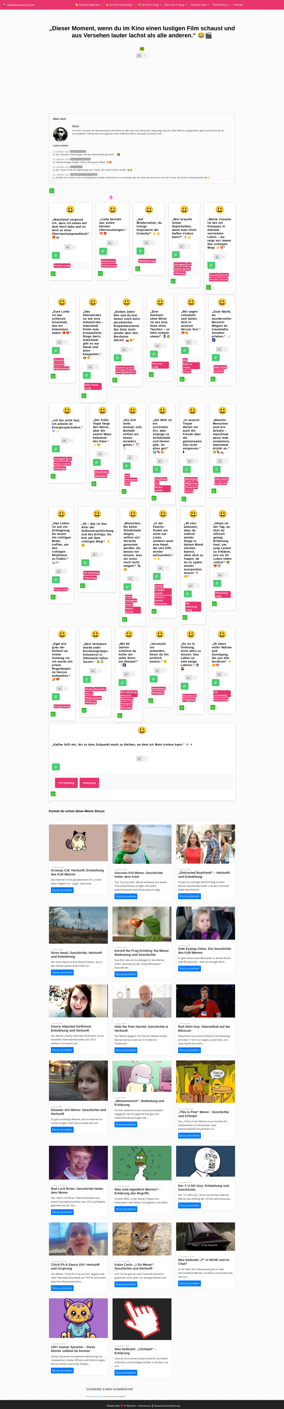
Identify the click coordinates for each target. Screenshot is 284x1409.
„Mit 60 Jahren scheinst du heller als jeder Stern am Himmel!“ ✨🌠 (128, 654)
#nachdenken (102, 472)
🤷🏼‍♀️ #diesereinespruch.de (19, 5)
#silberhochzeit (61, 368)
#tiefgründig (189, 699)
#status (129, 604)
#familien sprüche (218, 279)
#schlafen (219, 371)
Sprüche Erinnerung (78, 152)
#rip (185, 360)
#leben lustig (61, 589)
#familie (224, 275)
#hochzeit (59, 364)
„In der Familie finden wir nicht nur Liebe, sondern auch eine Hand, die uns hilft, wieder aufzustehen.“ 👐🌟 (163, 541)
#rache (89, 689)
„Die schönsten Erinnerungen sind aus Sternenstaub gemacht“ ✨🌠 (87, 154)
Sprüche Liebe (199, 4)
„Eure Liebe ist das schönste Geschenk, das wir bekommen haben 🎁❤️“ (61, 322)
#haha (119, 372)
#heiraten (59, 360)
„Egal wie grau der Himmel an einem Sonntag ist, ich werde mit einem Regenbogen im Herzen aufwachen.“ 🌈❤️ (62, 661)
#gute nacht (220, 367)
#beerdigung (191, 479)
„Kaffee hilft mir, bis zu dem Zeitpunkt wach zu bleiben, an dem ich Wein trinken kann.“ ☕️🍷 (122, 744)
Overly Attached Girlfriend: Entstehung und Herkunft (71, 1028)
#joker (127, 372)
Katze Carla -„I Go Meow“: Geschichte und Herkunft (134, 1266)
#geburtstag (90, 577)
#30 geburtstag (91, 572)
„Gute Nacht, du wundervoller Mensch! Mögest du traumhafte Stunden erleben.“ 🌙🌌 (221, 326)
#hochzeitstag (221, 699)
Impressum (145, 1405)
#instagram (179, 264)
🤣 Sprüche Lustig (148, 4)
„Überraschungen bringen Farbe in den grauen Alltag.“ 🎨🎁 (83, 162)
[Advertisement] (138, 88)
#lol (189, 264)
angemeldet (96, 1396)
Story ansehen (62, 890)
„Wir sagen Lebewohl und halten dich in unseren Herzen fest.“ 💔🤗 (191, 322)
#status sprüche (182, 268)
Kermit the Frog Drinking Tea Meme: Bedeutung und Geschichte (142, 952)
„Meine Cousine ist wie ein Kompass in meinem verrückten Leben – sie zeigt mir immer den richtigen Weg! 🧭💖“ (219, 233)
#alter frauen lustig (91, 386)
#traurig (189, 491)
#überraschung (109, 265)
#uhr (127, 475)
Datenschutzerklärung (167, 1405)
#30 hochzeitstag (220, 694)
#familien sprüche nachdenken (161, 600)
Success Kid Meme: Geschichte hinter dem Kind (138, 875)
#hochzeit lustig (157, 365)
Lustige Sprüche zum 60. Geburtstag (84, 175)
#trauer (187, 371)
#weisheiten (101, 476)
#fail (157, 479)
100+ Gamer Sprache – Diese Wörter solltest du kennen (73, 1349)
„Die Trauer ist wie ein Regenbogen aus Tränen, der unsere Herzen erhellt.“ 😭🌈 (93, 169)
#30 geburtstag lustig (191, 606)
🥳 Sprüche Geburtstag (119, 4)
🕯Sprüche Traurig (174, 4)
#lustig (223, 483)
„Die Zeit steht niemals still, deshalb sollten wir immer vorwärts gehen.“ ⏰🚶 (133, 434)
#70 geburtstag (66, 782)
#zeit (127, 483)
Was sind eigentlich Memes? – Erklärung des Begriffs (137, 1191)
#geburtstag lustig (221, 594)
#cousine (214, 275)
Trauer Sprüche (76, 167)
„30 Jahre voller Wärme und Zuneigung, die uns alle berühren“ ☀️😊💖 (222, 654)
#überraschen (108, 261)
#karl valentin (221, 479)
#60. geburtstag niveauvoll (129, 694)
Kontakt (238, 4)
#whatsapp (179, 273)
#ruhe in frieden (187, 366)
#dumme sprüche (125, 367)
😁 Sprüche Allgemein (87, 4)
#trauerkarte (191, 487)
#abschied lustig (147, 260)
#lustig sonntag (62, 706)
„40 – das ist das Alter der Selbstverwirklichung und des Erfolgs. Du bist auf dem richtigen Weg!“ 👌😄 (97, 534)
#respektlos (100, 689)
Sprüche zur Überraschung (80, 159)
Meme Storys (220, 4)
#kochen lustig (62, 265)
